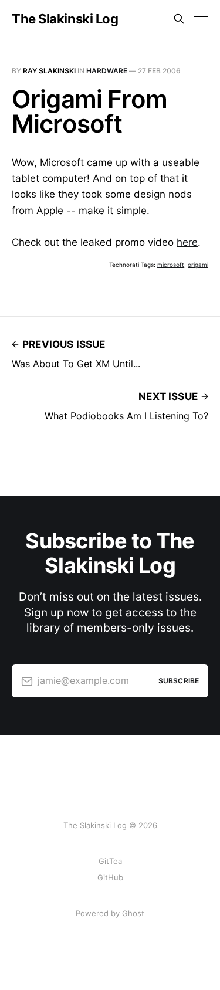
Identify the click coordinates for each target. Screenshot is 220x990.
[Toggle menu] (201, 19)
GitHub (110, 877)
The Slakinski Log (65, 18)
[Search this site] (179, 19)
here (187, 242)
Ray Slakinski (49, 70)
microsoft (170, 264)
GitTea (110, 861)
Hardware (106, 70)
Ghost (133, 913)
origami (198, 264)
